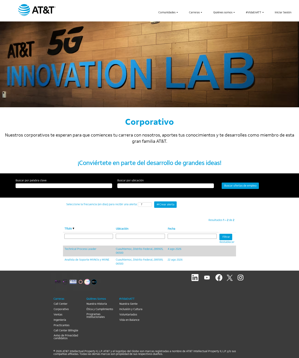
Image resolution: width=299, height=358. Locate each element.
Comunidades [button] (167, 12)
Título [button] (69, 228)
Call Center (60, 303)
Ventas (58, 314)
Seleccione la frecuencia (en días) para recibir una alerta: (101, 204)
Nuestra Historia (97, 303)
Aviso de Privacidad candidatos (66, 337)
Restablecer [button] (227, 242)
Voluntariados (128, 314)
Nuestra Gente (128, 303)
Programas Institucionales (96, 316)
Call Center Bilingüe (66, 330)
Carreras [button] (194, 12)
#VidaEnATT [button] (254, 12)
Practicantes (61, 325)
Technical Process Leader (80, 249)
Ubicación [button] (122, 228)
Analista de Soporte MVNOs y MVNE (87, 259)
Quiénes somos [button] (223, 12)
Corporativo (61, 309)
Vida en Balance (129, 319)
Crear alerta (166, 204)
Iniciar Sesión (283, 12)
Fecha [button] (171, 228)
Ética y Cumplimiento (100, 309)
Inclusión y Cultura (130, 309)
